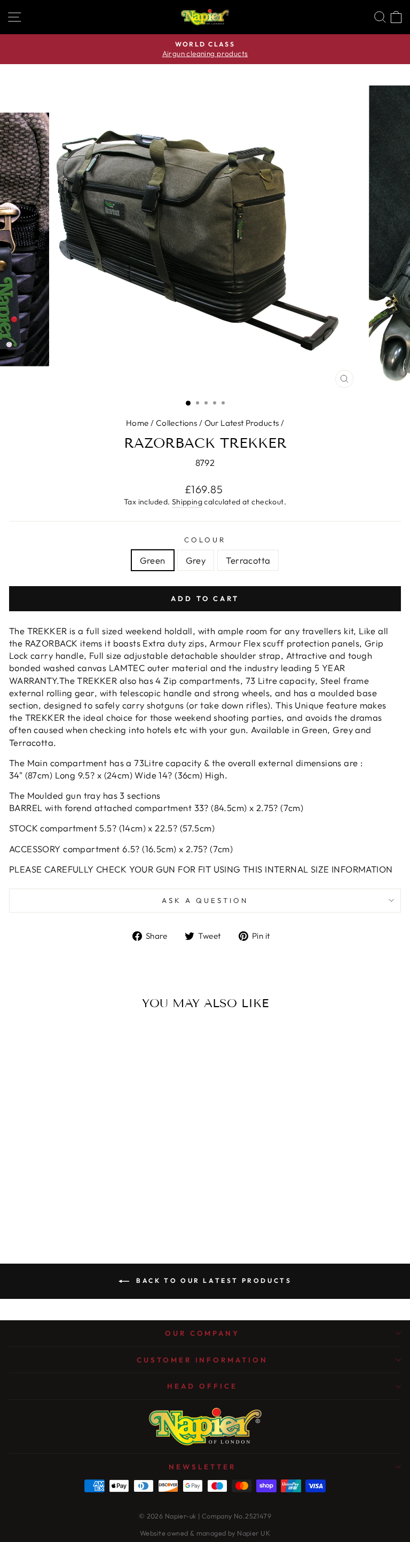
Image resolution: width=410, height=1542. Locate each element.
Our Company (202, 1333)
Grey (196, 560)
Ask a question (205, 900)
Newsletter (202, 1466)
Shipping (187, 502)
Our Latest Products (241, 423)
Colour (205, 539)
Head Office (202, 1386)
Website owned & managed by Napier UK (205, 1533)
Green (152, 560)
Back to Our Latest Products (212, 1280)
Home (137, 423)
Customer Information (203, 1360)
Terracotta (248, 560)
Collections (177, 423)
